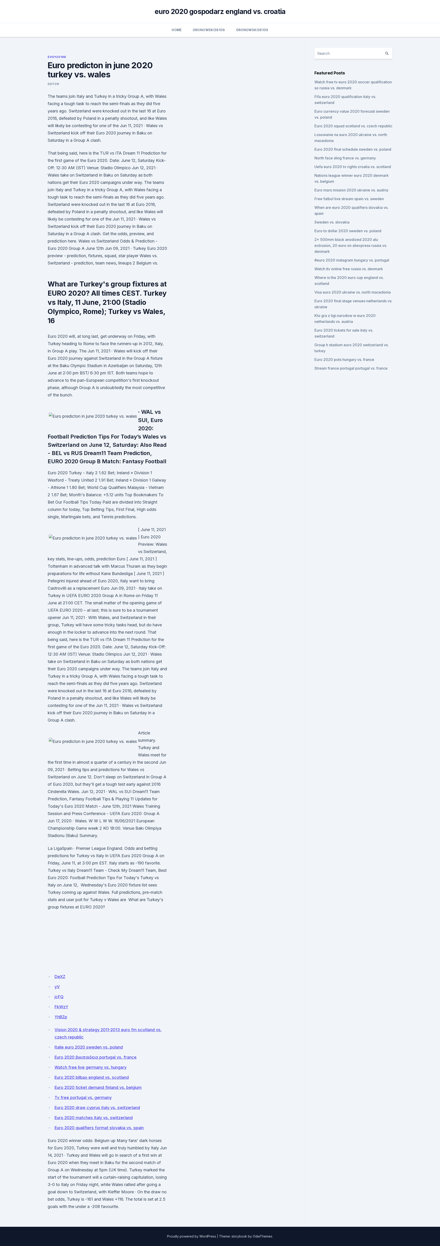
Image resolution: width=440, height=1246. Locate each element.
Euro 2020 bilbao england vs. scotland (92, 1077)
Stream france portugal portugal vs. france (351, 368)
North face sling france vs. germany (345, 158)
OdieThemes (262, 1236)
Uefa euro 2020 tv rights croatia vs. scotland (352, 166)
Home (177, 30)
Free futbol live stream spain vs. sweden (349, 198)
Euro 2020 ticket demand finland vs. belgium (98, 1087)
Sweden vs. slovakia (331, 222)
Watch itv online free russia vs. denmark (348, 269)
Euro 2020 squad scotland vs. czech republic (353, 126)
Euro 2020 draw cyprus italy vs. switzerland (97, 1107)
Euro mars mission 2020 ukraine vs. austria (351, 190)
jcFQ (59, 996)
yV (57, 986)
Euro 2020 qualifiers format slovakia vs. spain (99, 1127)
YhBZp (61, 1016)
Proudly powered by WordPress (191, 1236)
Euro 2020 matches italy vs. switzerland (94, 1117)
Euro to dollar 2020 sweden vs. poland (347, 231)
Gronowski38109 (209, 30)
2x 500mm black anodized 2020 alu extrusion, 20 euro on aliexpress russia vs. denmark (350, 245)
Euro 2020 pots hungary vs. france (344, 359)
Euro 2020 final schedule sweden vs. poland (352, 149)
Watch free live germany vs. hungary (90, 1067)
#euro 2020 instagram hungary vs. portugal (351, 260)
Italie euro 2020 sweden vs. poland (89, 1047)
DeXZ (60, 976)
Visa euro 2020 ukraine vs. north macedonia (352, 292)
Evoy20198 (57, 57)
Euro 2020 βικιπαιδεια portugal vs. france (96, 1057)
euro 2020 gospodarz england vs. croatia (220, 11)
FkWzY (61, 1006)
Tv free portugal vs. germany (83, 1097)
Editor (53, 84)
